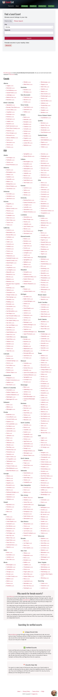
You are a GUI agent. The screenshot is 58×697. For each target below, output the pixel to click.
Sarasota (10, 454)
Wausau (44, 559)
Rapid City (45, 326)
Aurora (9, 356)
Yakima (44, 533)
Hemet (9, 253)
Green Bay (45, 543)
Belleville (27, 119)
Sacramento (10, 306)
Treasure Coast (11, 466)
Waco (44, 430)
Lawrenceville (29, 504)
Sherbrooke (45, 130)
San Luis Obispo (12, 325)
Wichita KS (8, 45)
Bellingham (45, 507)
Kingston (27, 138)
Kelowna (10, 116)
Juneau (9, 162)
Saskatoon (45, 144)
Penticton (10, 130)
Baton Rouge (28, 219)
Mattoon (9, 578)
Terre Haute (28, 182)
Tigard (44, 253)
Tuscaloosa (10, 188)
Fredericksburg (46, 464)
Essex (44, 502)
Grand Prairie (46, 388)
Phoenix (10, 210)
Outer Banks (28, 446)
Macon (9, 489)
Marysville (10, 272)
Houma (27, 221)
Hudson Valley (29, 576)
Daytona (10, 421)
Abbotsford (10, 105)
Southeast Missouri (30, 375)
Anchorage (10, 157)
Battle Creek (28, 299)
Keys (9, 433)
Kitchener (27, 140)
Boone (27, 427)
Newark (27, 506)
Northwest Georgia (12, 492)
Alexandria (28, 217)
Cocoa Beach (11, 416)
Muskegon (28, 322)
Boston (27, 238)
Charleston (45, 304)
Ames (9, 516)
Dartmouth (28, 109)
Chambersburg (46, 263)
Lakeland (10, 435)
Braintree (27, 241)
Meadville (45, 273)
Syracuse (45, 168)
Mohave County (11, 208)
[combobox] (29, 27)
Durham (27, 131)
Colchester (45, 499)
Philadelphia (45, 277)
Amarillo (44, 358)
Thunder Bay (45, 105)
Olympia (44, 516)
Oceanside (10, 292)
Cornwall (27, 128)
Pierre (44, 324)
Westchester (45, 177)
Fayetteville (28, 434)
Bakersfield (10, 232)
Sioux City (10, 542)
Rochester (45, 163)
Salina (27, 190)
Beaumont (45, 365)
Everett (27, 248)
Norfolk (44, 480)
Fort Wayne (28, 166)
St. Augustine (11, 459)
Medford (44, 407)
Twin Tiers (45, 170)
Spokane (44, 523)
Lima (43, 201)
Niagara (44, 84)
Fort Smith (10, 193)
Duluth (27, 343)
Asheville (27, 425)
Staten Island (45, 165)
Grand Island (28, 473)
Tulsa (44, 227)
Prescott (10, 213)
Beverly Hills (11, 234)
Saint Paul (28, 355)
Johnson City (45, 341)
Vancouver (10, 142)
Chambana (10, 569)
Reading (44, 284)
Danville (44, 459)
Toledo (44, 208)
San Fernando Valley (13, 315)
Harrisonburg (45, 469)
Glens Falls (28, 574)
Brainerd (27, 341)
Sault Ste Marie (46, 100)
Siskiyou (10, 341)
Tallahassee (10, 461)
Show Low (10, 217)
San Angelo (45, 414)
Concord (10, 244)
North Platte (28, 477)
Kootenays (10, 119)
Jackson (27, 313)
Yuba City (10, 350)
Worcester (28, 266)
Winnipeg (27, 92)
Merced (9, 276)
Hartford (9, 382)
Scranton (44, 287)
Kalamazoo (28, 315)
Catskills (27, 564)
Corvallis (44, 235)
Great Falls (28, 412)
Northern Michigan (30, 324)
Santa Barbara (11, 332)
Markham (27, 145)
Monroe (27, 228)
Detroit (27, 303)
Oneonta (44, 154)
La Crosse (45, 547)
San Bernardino (11, 311)
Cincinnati (45, 192)
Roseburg (45, 249)
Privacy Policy (26, 691)
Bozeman (27, 408)
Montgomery (11, 183)
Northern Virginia (12, 392)
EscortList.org (7, 72)
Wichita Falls (45, 432)
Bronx (27, 557)
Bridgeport (10, 377)
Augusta (10, 482)
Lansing (27, 317)
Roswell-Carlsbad (30, 533)
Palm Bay (10, 447)
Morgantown (45, 569)
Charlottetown (46, 117)
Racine (44, 554)
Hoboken (27, 499)
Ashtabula (45, 185)
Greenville (45, 311)
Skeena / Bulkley (12, 137)
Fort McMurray (11, 90)
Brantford (27, 124)
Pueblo (9, 367)
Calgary (9, 85)
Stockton (10, 343)
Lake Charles (28, 226)
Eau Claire (45, 540)
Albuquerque (28, 523)
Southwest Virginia (47, 487)
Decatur (9, 574)
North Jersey (28, 509)
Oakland (10, 290)
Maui (9, 511)
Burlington (10, 519)
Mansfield (45, 203)
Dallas (44, 374)
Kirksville (27, 370)
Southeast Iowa (11, 544)
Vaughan (44, 110)
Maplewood (28, 348)
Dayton (44, 199)
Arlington (44, 360)
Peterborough (46, 96)
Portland (44, 247)
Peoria (9, 583)
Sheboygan (45, 557)
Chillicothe (45, 189)
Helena (27, 415)
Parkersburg (45, 571)
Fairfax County (46, 462)
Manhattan (28, 583)
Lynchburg (45, 473)
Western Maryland (30, 283)
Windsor (44, 112)
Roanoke (44, 485)
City (6, 24)
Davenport (10, 523)
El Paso (44, 381)
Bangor (27, 289)
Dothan (9, 174)
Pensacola (10, 452)
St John (27, 102)
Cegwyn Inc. (35, 694)
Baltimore (27, 274)
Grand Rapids (29, 308)
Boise (9, 552)
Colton (9, 241)
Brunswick (10, 485)
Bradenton (10, 414)
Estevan (44, 137)
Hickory (27, 439)
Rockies (10, 370)
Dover (9, 404)
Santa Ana (10, 329)
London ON (28, 143)
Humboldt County (12, 258)
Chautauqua (28, 567)
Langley (9, 121)
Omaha (27, 480)
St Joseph (28, 379)
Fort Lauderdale (11, 424)
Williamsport (45, 289)
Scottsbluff (28, 482)
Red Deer (10, 99)
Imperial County (11, 260)
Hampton (44, 466)
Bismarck (27, 460)
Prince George (11, 133)
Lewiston (10, 557)
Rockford (10, 585)
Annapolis (28, 272)
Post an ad (11, 74)
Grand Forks (28, 465)
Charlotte (27, 429)
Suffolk (44, 489)
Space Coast (11, 456)
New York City (29, 585)
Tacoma (44, 526)
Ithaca (27, 578)
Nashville (45, 348)
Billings (27, 405)
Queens (44, 161)
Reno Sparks (28, 547)
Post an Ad (11, 6)
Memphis (44, 345)
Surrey (9, 140)
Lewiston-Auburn (29, 291)
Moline (9, 581)
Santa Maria (10, 336)
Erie (43, 266)
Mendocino (10, 274)
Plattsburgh (45, 156)
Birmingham (10, 172)
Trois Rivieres (46, 132)
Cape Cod (28, 245)
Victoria (9, 147)
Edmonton (10, 88)
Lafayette (27, 173)
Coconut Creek (11, 419)
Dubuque (10, 530)
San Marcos (45, 418)
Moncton (27, 99)
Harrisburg (45, 268)
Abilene (44, 355)
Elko (26, 540)
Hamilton (27, 135)
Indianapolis (28, 168)
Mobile (9, 181)
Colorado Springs (12, 360)
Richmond (10, 135)
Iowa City (10, 535)
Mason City (10, 537)
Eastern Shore (29, 279)
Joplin (27, 365)
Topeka (27, 192)
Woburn (27, 264)
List (10, 2)
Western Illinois (29, 156)
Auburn (9, 169)
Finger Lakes (28, 571)
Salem (44, 251)
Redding (10, 301)
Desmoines (10, 528)
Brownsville (45, 367)
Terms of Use (35, 691)
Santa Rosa (10, 339)
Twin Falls (10, 559)
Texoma (44, 423)
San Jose (10, 322)
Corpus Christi (46, 372)
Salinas (9, 308)
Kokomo (27, 171)
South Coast (28, 257)
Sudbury (44, 103)
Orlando (9, 445)
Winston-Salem (29, 455)
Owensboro (28, 209)
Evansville (28, 164)
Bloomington (11, 564)
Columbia (27, 363)
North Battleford (46, 140)
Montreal (44, 123)
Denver (9, 363)
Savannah (10, 494)
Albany (9, 476)
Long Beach (10, 267)
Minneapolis (28, 351)
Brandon (27, 89)
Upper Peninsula (29, 334)
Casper (44, 583)
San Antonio (45, 416)
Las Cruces (28, 530)
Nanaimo (10, 123)
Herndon (44, 471)
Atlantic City (28, 497)
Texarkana (45, 421)
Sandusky (45, 206)
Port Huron (28, 327)
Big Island (10, 504)
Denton (44, 379)
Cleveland (45, 194)
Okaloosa (10, 442)
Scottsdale (10, 215)
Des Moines (10, 526)
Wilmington (10, 409)
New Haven (10, 384)
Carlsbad (10, 237)
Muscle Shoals (11, 186)
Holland (27, 310)
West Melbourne (12, 468)
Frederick (27, 281)
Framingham (28, 250)
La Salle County (11, 576)
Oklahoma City (46, 223)
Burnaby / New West (13, 107)
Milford (9, 407)
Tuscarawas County (47, 210)
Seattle (44, 521)
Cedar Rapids (11, 521)
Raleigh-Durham (29, 450)
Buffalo (27, 562)
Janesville (45, 545)
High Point (28, 441)
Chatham (27, 126)
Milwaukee (45, 552)
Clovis (27, 526)
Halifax (27, 111)
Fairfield (10, 246)
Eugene (44, 239)
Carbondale (10, 567)
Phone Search (18, 21)
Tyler (43, 425)
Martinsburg (45, 567)
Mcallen (44, 404)
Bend (44, 232)
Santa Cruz (10, 334)
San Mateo (10, 327)
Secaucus (28, 513)
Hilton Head (45, 314)
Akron (44, 182)
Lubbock (44, 402)
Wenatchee (45, 530)
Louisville (27, 207)
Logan (44, 438)
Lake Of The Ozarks (30, 372)
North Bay (10, 287)
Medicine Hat (11, 97)
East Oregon (45, 237)
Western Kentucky (30, 211)
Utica (43, 172)
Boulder (9, 358)
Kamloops (10, 114)
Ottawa (44, 91)
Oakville (44, 89)
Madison (44, 550)
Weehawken (28, 518)
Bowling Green (29, 200)
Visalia (9, 348)
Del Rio (44, 376)
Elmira (27, 569)
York (43, 291)
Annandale (10, 390)
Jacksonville (11, 431)
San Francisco (11, 318)
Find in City (8, 21)
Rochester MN (29, 353)
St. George (45, 447)
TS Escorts (24, 6)
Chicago (10, 571)
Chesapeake (45, 457)
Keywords (7, 30)
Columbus (10, 487)
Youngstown (45, 213)
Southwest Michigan (30, 331)
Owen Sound (45, 93)
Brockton (27, 243)
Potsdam (44, 158)
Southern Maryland (12, 394)
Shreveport (28, 233)
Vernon (9, 144)
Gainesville (10, 428)
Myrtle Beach (45, 316)
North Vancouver (12, 126)
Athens (9, 478)
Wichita (27, 194)
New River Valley (47, 476)
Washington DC (11, 399)
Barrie (27, 117)
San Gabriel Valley (12, 320)
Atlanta (9, 480)
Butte (26, 410)
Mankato (27, 346)
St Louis (27, 382)
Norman (44, 220)
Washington (10, 397)
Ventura (9, 346)
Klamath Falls (46, 242)
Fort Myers (10, 426)
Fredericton (28, 97)
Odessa (44, 411)
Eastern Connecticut (13, 380)
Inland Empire (11, 262)
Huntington (45, 564)
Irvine (9, 265)
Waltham (27, 262)
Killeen (44, 395)
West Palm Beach (12, 470)
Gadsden (10, 176)
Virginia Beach (46, 492)
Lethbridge (10, 95)
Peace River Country (13, 128)
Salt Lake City (46, 445)
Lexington (28, 204)
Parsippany (28, 511)
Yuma (9, 224)
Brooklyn (27, 560)
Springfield (28, 154)
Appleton (44, 538)
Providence (45, 297)
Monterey (10, 281)
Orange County (11, 294)
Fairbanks (10, 160)
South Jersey (28, 516)
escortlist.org (10, 596)
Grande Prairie (11, 92)
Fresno (9, 251)
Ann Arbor (28, 296)
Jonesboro (10, 196)
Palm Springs (11, 297)
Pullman (44, 519)
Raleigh (27, 448)
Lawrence (28, 187)
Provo (44, 442)
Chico (9, 239)
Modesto (10, 279)
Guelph (27, 133)
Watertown (45, 175)
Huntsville (10, 179)
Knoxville (45, 343)
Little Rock (10, 198)
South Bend (28, 180)
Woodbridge (45, 494)
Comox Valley (11, 109)
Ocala (9, 440)
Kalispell (27, 417)
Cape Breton (28, 107)
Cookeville (45, 338)
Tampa (9, 463)
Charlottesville (46, 455)
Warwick (44, 299)
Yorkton (44, 147)
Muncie (27, 175)
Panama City (11, 449)
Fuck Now (51, 6)
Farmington (28, 528)
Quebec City (45, 125)
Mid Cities (45, 409)
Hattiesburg (28, 389)
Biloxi (26, 387)
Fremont (10, 248)
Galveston (45, 386)
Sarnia (44, 98)
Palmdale (10, 299)
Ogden (44, 440)
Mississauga (45, 82)
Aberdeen (45, 321)
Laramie (44, 588)
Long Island (28, 581)
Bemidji (27, 339)
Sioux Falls (45, 328)
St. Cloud (27, 358)
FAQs (42, 691)
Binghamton (28, 555)
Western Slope (11, 372)
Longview (45, 400)
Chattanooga (45, 334)
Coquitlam (10, 112)
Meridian (27, 394)
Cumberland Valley (30, 276)
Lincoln (27, 475)
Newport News (46, 478)
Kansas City (28, 368)
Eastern (27, 432)
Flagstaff (10, 203)
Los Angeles (11, 269)
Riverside (10, 304)
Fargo (27, 463)
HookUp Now (42, 6)
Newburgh (28, 588)
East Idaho (10, 554)
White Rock (28, 84)
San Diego (10, 313)
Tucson (9, 222)
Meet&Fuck (33, 6)
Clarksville (45, 336)
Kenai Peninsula (12, 164)
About (17, 6)
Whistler (27, 82)
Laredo (44, 397)
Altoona (44, 261)
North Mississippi (29, 396)
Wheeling (45, 578)
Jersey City (28, 502)
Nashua (27, 492)
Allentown (45, 259)
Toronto (44, 107)
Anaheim (10, 230)
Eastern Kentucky (29, 202)
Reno (26, 545)
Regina (44, 142)
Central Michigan (29, 301)
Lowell (27, 255)
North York (45, 86)
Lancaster (45, 270)
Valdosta (10, 499)
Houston (44, 390)
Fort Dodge (10, 533)
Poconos (44, 282)
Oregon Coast (46, 244)
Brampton (27, 121)
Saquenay (45, 127)
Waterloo (10, 547)
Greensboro (28, 436)
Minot (26, 467)
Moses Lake (45, 512)
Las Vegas (28, 543)
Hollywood (10, 255)
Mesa (9, 206)
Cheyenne (45, 585)
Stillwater (45, 225)
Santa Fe (27, 535)
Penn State (45, 275)
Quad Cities (10, 540)
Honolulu (10, 506)
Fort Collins (10, 365)
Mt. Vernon (45, 514)
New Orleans (28, 231)
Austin (44, 362)
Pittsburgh (45, 280)
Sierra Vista (10, 220)
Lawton (44, 218)
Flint (26, 306)
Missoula (27, 419)
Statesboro (10, 496)
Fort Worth (45, 383)
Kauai (9, 509)
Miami (9, 438)
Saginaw (27, 329)
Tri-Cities (44, 350)
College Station (46, 369)
